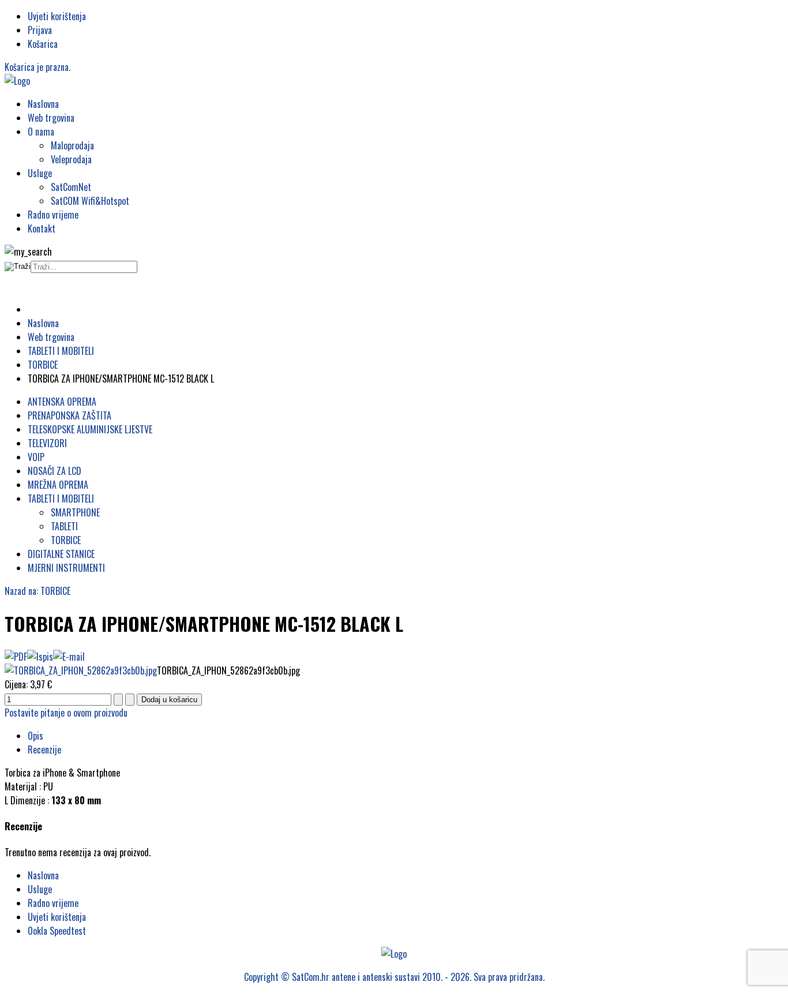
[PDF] (16, 657)
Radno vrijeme (53, 215)
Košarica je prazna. (37, 67)
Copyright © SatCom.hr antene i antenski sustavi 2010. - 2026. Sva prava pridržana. (394, 977)
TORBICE (66, 540)
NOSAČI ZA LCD (54, 471)
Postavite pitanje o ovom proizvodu (66, 713)
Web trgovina (51, 118)
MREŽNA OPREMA (58, 485)
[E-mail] (69, 657)
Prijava (40, 30)
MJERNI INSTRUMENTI (66, 568)
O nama (41, 131)
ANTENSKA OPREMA (62, 402)
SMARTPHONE (75, 512)
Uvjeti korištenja (57, 16)
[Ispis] (40, 657)
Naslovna (43, 104)
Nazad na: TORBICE (37, 591)
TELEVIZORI (47, 443)
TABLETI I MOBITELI (61, 498)
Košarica (43, 44)
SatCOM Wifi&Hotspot (90, 201)
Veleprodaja (71, 159)
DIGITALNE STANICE (61, 554)
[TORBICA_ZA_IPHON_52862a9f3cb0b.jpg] (81, 670)
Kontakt (41, 228)
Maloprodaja (72, 145)
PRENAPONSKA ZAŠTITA (69, 415)
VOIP (36, 457)
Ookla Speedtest (57, 931)
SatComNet (71, 187)
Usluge (40, 173)
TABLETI (64, 526)
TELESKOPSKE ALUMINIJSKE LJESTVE (90, 429)
